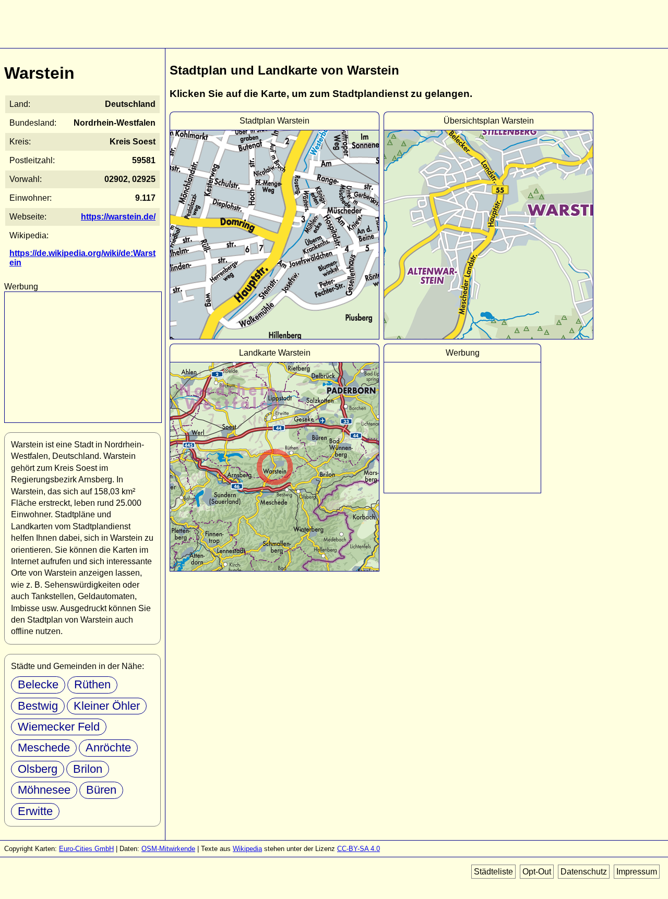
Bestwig (38, 705)
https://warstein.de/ (118, 216)
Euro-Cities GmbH (86, 849)
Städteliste (493, 871)
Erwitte (35, 811)
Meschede (44, 747)
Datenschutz (583, 871)
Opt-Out (536, 871)
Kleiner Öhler (107, 705)
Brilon (87, 768)
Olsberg (37, 768)
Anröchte (108, 747)
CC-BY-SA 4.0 (358, 849)
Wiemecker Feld (59, 726)
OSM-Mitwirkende (168, 849)
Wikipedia (247, 849)
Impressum (636, 871)
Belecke (38, 684)
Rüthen (92, 684)
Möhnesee (44, 789)
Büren (101, 789)
